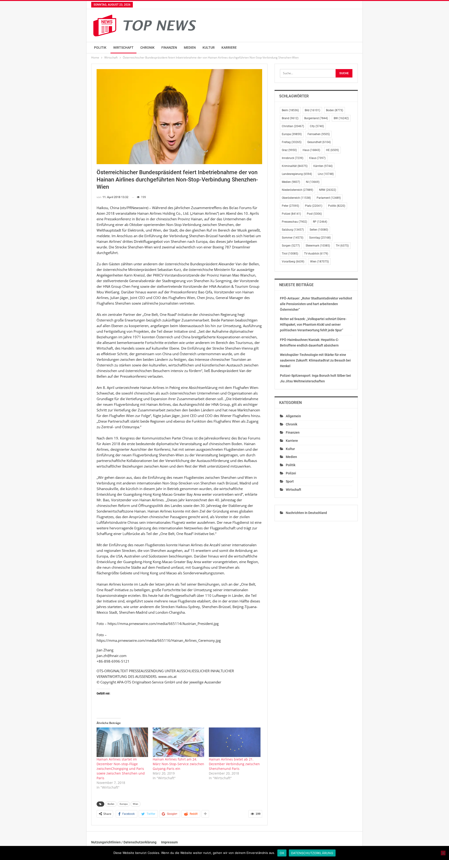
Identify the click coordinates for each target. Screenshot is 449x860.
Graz (289, 150)
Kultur (209, 47)
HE (332, 150)
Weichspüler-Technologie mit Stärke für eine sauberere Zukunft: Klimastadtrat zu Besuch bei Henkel (315, 360)
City (317, 126)
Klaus (317, 158)
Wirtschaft (123, 47)
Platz (313, 205)
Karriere (229, 47)
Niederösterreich (297, 190)
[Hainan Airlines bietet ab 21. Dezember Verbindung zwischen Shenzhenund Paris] (234, 742)
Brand (290, 118)
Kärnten (323, 166)
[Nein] (443, 853)
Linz (326, 174)
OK (282, 853)
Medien (190, 47)
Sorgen (291, 245)
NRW (327, 190)
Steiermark (318, 245)
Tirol (290, 253)
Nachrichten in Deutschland (306, 513)
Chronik (147, 47)
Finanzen (169, 47)
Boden (111, 804)
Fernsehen (319, 134)
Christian (293, 126)
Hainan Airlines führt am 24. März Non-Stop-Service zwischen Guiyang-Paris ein (178, 764)
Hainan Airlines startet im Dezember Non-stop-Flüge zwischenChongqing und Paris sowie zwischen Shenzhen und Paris (121, 768)
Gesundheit (319, 142)
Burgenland (316, 118)
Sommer (292, 237)
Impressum (169, 842)
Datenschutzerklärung (312, 853)
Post (314, 213)
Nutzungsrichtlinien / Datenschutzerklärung (123, 842)
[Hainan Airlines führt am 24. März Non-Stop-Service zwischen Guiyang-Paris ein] (178, 742)
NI (312, 182)
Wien (135, 804)
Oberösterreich (296, 197)
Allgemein (293, 416)
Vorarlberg (293, 261)
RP (320, 221)
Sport (290, 481)
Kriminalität (295, 166)
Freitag (291, 142)
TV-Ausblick (316, 253)
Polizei (291, 213)
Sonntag (320, 237)
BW (341, 118)
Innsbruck (292, 158)
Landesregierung (297, 174)
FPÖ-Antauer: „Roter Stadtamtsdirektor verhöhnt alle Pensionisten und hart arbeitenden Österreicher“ (316, 303)
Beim (290, 110)
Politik (100, 47)
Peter (290, 205)
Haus (311, 150)
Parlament (329, 197)
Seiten (319, 229)
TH (342, 245)
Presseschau (294, 221)
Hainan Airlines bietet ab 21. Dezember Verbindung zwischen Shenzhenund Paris (234, 764)
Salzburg (293, 229)
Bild (312, 110)
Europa (123, 804)
